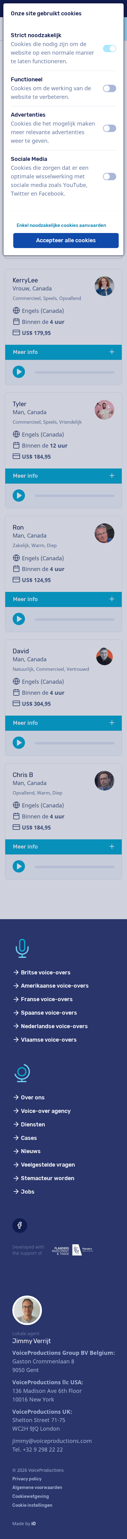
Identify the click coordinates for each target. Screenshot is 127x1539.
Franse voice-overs (46, 999)
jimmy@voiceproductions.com (52, 1440)
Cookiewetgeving (30, 1496)
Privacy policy (27, 1479)
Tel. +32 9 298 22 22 (37, 1449)
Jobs (27, 1191)
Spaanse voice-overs (48, 1012)
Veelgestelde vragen (47, 1164)
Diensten (32, 1124)
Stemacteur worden (47, 1178)
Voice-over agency (45, 1111)
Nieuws (30, 1151)
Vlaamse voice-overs (48, 1039)
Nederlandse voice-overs (54, 1026)
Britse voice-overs (45, 972)
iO (33, 1523)
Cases (28, 1138)
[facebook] (19, 1225)
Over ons (32, 1097)
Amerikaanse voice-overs (54, 985)
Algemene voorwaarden (37, 1487)
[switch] (109, 48)
